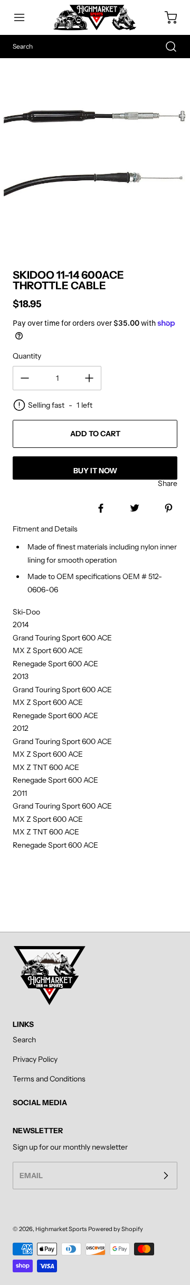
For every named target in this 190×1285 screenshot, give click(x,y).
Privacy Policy (35, 1059)
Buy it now (95, 470)
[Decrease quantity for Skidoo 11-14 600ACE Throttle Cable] (24, 378)
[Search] (165, 46)
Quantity (27, 356)
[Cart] (165, 17)
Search (24, 1039)
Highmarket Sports (61, 1229)
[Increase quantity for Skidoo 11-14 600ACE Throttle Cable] (89, 378)
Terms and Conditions (49, 1079)
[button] (24, 17)
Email (31, 1175)
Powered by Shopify (115, 1229)
